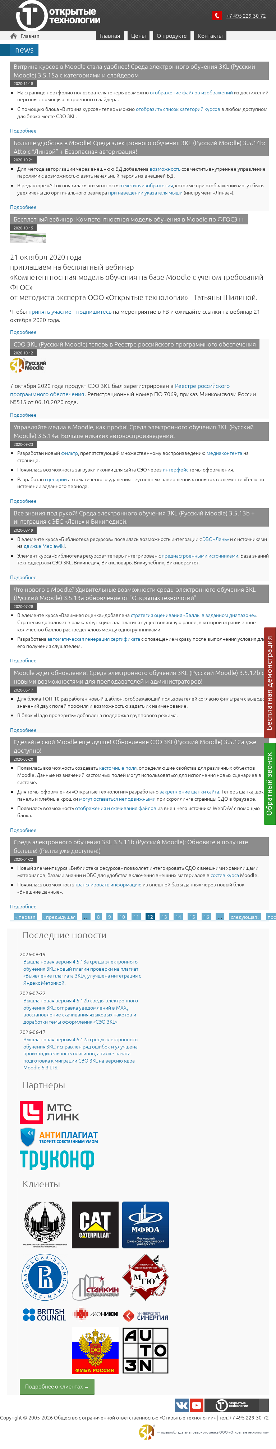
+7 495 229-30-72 (246, 15)
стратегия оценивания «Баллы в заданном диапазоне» (193, 614)
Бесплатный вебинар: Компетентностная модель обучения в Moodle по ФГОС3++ (129, 219)
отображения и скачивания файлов (115, 807)
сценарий (56, 479)
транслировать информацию (108, 884)
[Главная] (58, 16)
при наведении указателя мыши (145, 192)
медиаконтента (224, 452)
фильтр (69, 452)
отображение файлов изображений (191, 92)
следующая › (245, 916)
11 (136, 916)
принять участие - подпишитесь (69, 311)
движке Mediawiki (44, 545)
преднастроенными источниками (200, 555)
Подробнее (23, 130)
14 (178, 916)
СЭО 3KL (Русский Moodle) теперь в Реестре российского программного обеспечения (135, 344)
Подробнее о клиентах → (57, 1386)
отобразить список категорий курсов (178, 108)
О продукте (172, 35)
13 (164, 916)
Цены (138, 35)
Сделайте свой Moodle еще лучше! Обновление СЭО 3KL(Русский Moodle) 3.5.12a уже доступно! (135, 746)
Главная (30, 35)
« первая (25, 916)
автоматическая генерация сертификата (93, 638)
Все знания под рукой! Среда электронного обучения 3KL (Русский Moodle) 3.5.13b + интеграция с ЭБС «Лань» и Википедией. (134, 517)
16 (206, 916)
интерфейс (175, 469)
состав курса (225, 874)
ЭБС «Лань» (216, 538)
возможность (165, 168)
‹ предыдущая (59, 916)
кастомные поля (118, 767)
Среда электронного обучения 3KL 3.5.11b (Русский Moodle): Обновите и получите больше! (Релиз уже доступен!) (131, 846)
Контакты (210, 35)
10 (122, 916)
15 (192, 916)
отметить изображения (146, 185)
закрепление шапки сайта (189, 791)
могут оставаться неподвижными (117, 798)
